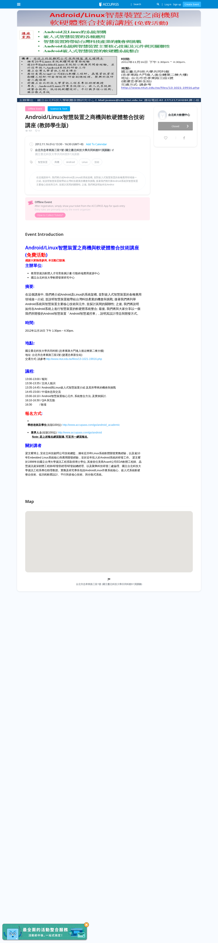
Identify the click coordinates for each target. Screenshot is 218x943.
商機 (56, 162)
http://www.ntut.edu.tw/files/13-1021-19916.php (74, 359)
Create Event (192, 4)
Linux (85, 162)
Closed (175, 126)
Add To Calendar (96, 144)
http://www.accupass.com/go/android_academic (91, 424)
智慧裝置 (43, 162)
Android (70, 162)
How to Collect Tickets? (50, 215)
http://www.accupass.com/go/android (80, 432)
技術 (97, 162)
